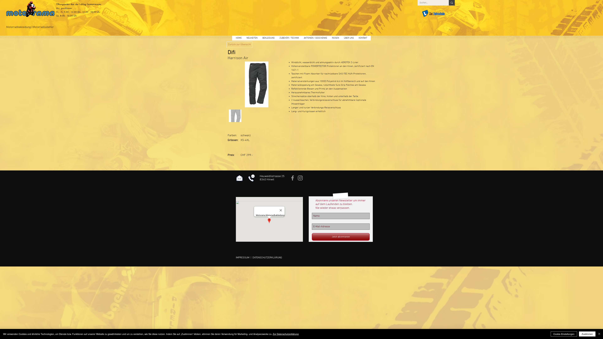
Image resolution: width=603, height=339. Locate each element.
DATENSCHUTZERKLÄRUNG (267, 257)
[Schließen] (599, 333)
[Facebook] (292, 178)
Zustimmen (587, 334)
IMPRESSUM (242, 257)
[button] (268, 38)
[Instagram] (300, 178)
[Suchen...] (452, 2)
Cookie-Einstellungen (563, 334)
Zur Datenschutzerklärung (286, 334)
